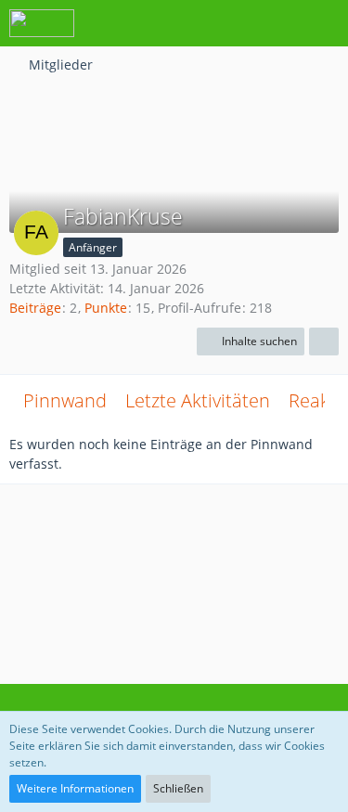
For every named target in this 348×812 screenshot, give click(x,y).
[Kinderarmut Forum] (42, 23)
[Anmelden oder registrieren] (277, 23)
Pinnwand (65, 400)
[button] (231, 23)
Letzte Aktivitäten (197, 400)
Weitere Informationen (75, 788)
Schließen (178, 788)
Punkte (105, 307)
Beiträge (35, 307)
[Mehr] (324, 341)
